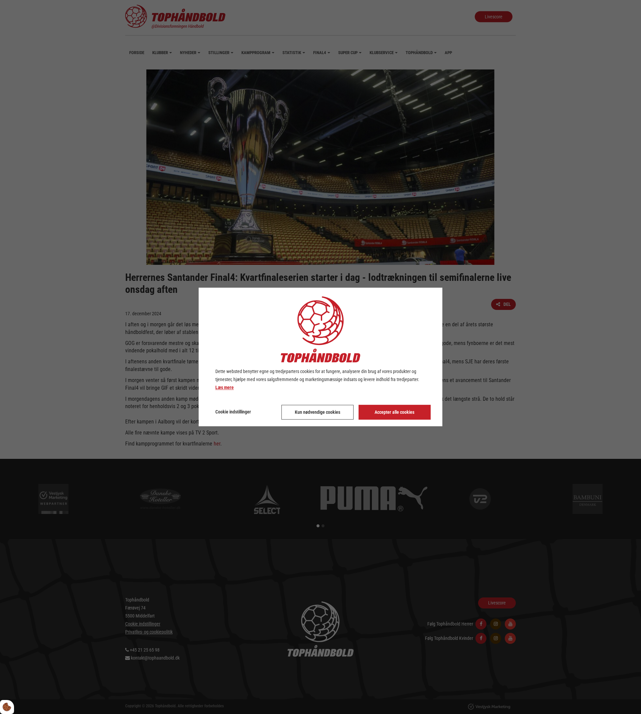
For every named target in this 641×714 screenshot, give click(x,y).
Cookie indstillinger (233, 412)
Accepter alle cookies (394, 412)
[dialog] (320, 357)
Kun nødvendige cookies (317, 412)
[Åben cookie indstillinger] (7, 707)
